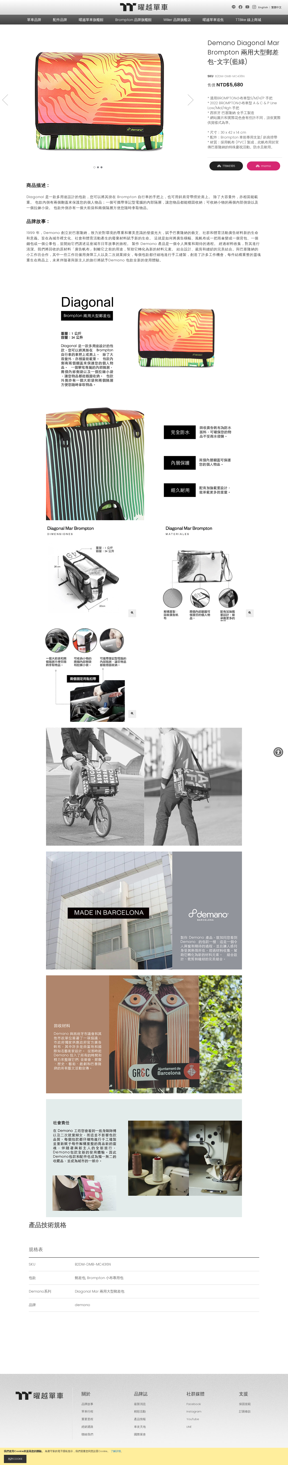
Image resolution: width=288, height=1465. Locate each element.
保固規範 (245, 1404)
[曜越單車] (144, 7)
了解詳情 (116, 1451)
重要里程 (87, 1419)
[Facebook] (240, 7)
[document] (144, 1456)
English (263, 7)
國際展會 (140, 1434)
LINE (189, 1427)
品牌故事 (87, 1404)
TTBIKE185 (228, 166)
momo (265, 166)
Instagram (194, 1411)
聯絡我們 (87, 1434)
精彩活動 (140, 1411)
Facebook (194, 1404)
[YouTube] (247, 7)
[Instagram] (254, 7)
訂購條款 (245, 1411)
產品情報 (140, 1419)
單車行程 (87, 1411)
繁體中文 (276, 7)
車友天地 (140, 1427)
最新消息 (140, 1404)
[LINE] (233, 7)
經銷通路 (87, 1427)
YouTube (193, 1419)
